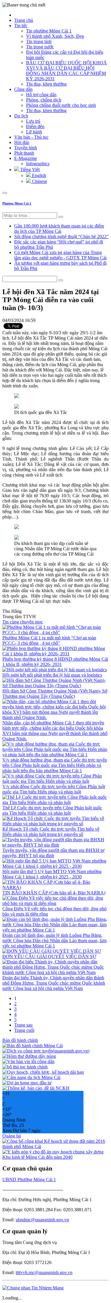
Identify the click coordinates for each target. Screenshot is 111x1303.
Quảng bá (11, 1135)
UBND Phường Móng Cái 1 (29, 1179)
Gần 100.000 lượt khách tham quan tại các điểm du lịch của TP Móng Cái (59, 228)
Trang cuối (24, 1030)
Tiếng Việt (29, 169)
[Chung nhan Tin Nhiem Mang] (33, 1287)
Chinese (39, 181)
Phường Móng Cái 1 (16, 203)
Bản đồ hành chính (20, 1040)
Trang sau (23, 1024)
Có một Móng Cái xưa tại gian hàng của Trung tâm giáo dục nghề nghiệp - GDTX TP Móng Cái (60, 255)
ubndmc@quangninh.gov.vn (42, 1219)
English (38, 175)
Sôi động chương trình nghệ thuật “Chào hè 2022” (61, 236)
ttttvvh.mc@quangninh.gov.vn (44, 1272)
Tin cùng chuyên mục (22, 621)
